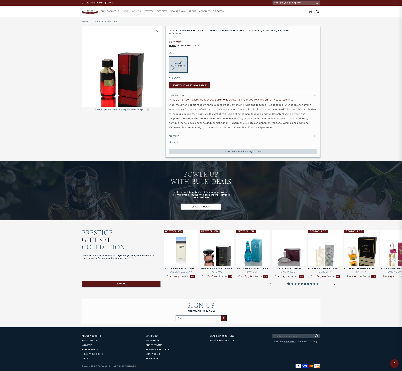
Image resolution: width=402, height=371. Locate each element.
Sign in (172, 45)
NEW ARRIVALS (90, 349)
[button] (317, 11)
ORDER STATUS (154, 345)
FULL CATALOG (90, 340)
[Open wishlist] (394, 363)
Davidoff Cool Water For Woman (252, 268)
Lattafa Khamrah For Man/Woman (361, 268)
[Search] (317, 3)
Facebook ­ (289, 341)
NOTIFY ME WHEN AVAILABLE (189, 85)
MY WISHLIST (153, 340)
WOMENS (87, 345)
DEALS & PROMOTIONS (222, 336)
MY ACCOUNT (153, 336)
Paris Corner (111, 21)
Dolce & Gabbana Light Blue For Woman (181, 268)
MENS (85, 358)
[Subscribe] (223, 318)
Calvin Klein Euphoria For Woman (289, 268)
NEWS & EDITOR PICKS (222, 340)
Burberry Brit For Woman (325, 268)
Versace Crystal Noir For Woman (216, 268)
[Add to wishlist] (157, 30)
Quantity (174, 78)
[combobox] (296, 2)
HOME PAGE (152, 358)
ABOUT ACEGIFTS (91, 336)
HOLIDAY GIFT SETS (92, 354)
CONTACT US (153, 354)
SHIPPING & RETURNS (157, 349)
